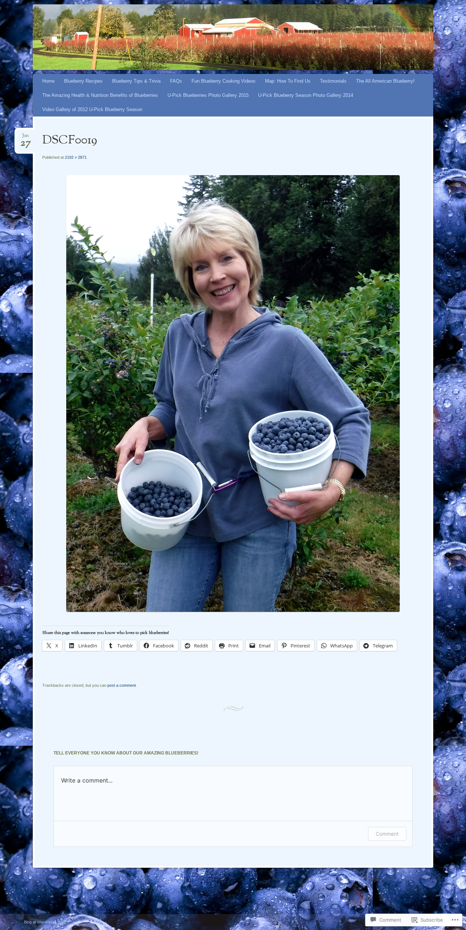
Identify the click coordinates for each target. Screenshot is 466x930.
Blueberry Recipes (83, 81)
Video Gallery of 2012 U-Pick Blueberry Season (92, 109)
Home (48, 81)
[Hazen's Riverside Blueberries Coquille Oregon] (219, 37)
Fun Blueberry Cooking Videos (223, 81)
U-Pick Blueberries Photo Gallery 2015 (208, 95)
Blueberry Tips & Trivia (136, 81)
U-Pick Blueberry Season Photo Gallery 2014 (305, 95)
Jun (25, 138)
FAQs (176, 81)
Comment (387, 834)
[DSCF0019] (233, 610)
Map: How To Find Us (288, 81)
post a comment (121, 685)
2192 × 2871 (76, 157)
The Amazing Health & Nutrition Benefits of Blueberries (100, 95)
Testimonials (333, 81)
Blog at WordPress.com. (45, 922)
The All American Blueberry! (385, 81)
